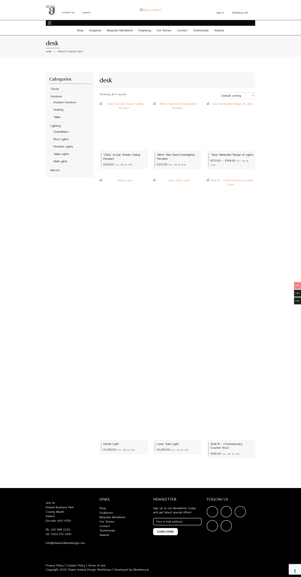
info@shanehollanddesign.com (65, 543)
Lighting (56, 126)
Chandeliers (61, 132)
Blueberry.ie (141, 570)
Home (49, 51)
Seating (58, 110)
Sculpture (95, 30)
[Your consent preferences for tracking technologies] (295, 571)
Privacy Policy (55, 565)
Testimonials (201, 30)
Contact (182, 30)
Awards (219, 30)
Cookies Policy (75, 565)
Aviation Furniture (64, 102)
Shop (80, 30)
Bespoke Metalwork (120, 30)
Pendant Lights (63, 147)
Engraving (144, 30)
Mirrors (55, 170)
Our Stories (164, 30)
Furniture (56, 96)
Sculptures (106, 513)
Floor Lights (60, 139)
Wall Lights (60, 161)
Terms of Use (96, 565)
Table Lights (61, 154)
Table (56, 117)
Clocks (55, 89)
